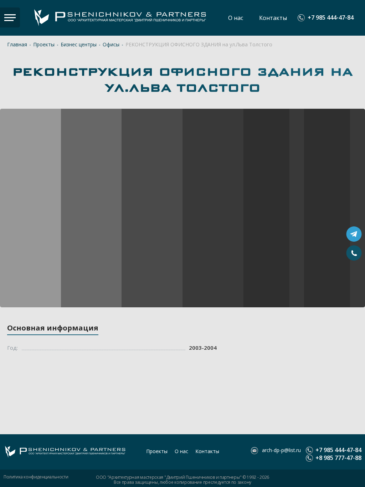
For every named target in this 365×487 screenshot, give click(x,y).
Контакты (273, 18)
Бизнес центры (79, 44)
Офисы (111, 44)
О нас (235, 18)
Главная (17, 44)
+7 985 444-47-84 (331, 17)
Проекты (44, 44)
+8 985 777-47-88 (337, 458)
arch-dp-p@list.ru (281, 450)
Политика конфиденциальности (36, 477)
